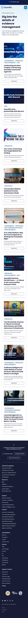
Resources (5, 479)
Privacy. (3, 607)
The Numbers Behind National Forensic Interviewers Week (12, 191)
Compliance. (4, 609)
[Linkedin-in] (2, 600)
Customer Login (15, 1)
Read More (14, 81)
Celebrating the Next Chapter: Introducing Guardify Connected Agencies (12, 68)
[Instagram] (12, 600)
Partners (4, 544)
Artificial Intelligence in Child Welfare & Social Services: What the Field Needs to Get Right (13, 370)
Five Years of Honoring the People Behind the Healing (13, 151)
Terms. (3, 611)
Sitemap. (3, 613)
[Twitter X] (7, 600)
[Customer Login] (9, 1)
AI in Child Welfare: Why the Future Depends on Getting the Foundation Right (13, 236)
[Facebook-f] (10, 600)
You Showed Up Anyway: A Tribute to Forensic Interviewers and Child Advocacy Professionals (14, 325)
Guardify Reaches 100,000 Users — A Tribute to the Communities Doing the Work (14, 281)
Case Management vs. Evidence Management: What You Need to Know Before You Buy (13, 418)
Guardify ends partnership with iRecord (14, 110)
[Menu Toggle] (25, 7)
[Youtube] (5, 600)
